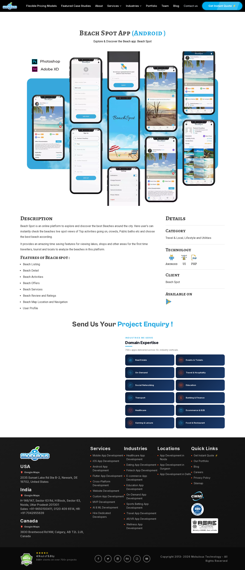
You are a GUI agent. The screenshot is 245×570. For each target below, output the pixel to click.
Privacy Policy (202, 477)
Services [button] (113, 6)
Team (165, 6)
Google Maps (32, 472)
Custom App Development (108, 496)
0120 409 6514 (64, 509)
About (99, 6)
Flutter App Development (107, 475)
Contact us (191, 6)
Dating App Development (141, 464)
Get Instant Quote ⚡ (222, 6)
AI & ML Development (105, 507)
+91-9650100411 (40, 509)
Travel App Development (141, 513)
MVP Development (104, 501)
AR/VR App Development (141, 518)
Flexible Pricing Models (41, 6)
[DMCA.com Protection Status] (26, 559)
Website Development (106, 490)
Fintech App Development (141, 470)
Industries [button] (132, 6)
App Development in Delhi (175, 474)
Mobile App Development (108, 455)
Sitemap (198, 483)
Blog (176, 6)
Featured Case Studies (76, 6)
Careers (198, 472)
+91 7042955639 (32, 513)
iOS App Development (106, 460)
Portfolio (151, 6)
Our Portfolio (201, 460)
